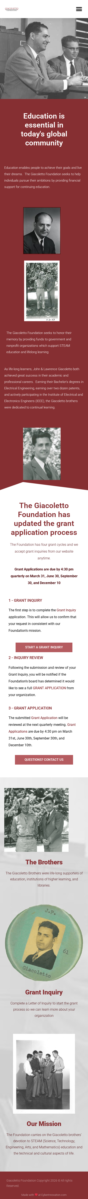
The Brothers (44, 862)
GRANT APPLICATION (49, 688)
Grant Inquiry (66, 610)
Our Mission (44, 1123)
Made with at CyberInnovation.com (44, 1194)
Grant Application (44, 718)
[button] (79, 9)
